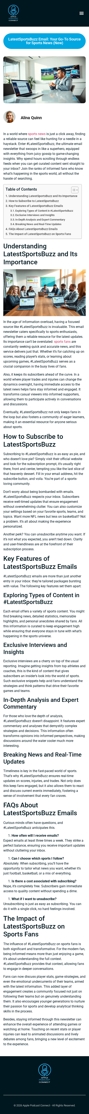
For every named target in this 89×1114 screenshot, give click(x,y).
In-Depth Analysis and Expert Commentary (40, 219)
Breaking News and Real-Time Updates (38, 224)
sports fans (62, 342)
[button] (81, 13)
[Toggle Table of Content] (72, 189)
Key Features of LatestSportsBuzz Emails (36, 206)
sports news (37, 134)
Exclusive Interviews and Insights (35, 215)
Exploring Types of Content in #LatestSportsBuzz (44, 210)
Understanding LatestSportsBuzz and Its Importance (43, 196)
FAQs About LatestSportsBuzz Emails (33, 229)
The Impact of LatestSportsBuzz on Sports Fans (40, 234)
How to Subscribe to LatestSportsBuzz (34, 201)
